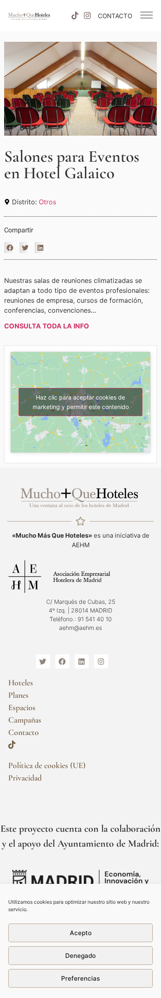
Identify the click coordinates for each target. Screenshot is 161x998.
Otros (47, 202)
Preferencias (80, 978)
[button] (9, 247)
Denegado (80, 956)
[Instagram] (87, 16)
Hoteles (20, 683)
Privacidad (25, 778)
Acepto (81, 933)
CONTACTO (115, 16)
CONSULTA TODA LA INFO (46, 326)
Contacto (23, 732)
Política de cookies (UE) (46, 766)
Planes (18, 695)
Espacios (22, 708)
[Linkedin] (82, 661)
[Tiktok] (75, 16)
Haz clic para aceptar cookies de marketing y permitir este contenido (81, 402)
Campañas (24, 720)
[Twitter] (43, 661)
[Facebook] (62, 661)
